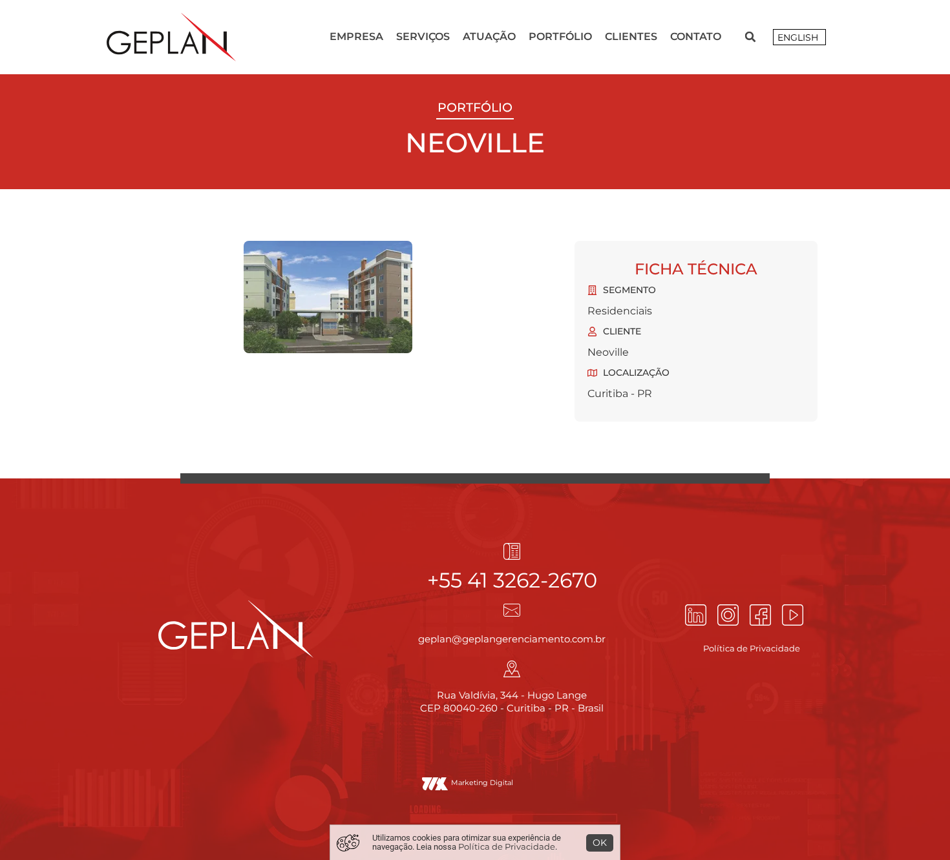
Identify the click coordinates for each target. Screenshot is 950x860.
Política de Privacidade (506, 846)
